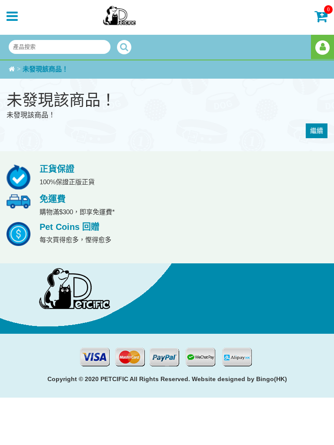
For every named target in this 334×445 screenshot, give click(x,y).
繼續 (316, 130)
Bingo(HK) (271, 378)
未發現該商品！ (45, 69)
